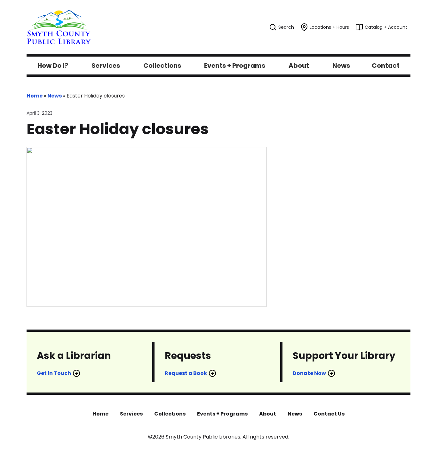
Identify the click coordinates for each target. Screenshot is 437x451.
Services (131, 413)
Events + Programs (222, 413)
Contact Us (329, 413)
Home (35, 95)
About (267, 413)
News (54, 95)
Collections (170, 413)
